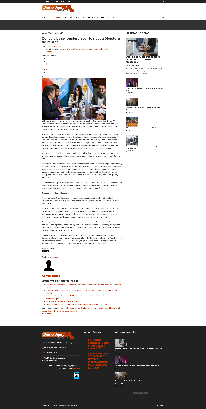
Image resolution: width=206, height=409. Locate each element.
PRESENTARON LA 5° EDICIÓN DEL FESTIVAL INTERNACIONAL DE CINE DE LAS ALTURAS (99, 360)
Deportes (80, 17)
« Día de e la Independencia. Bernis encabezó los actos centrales (83, 308)
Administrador (55, 46)
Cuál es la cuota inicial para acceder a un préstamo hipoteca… (143, 59)
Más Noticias (48, 23)
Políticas (68, 17)
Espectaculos (107, 17)
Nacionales (93, 17)
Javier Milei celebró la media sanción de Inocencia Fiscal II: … (137, 366)
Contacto (69, 1)
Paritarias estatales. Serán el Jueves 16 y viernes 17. (99, 344)
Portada (46, 17)
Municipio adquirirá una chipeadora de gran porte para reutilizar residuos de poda (76, 304)
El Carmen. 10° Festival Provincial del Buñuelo (63, 301)
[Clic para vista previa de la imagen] (82, 99)
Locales (56, 17)
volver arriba (46, 314)
